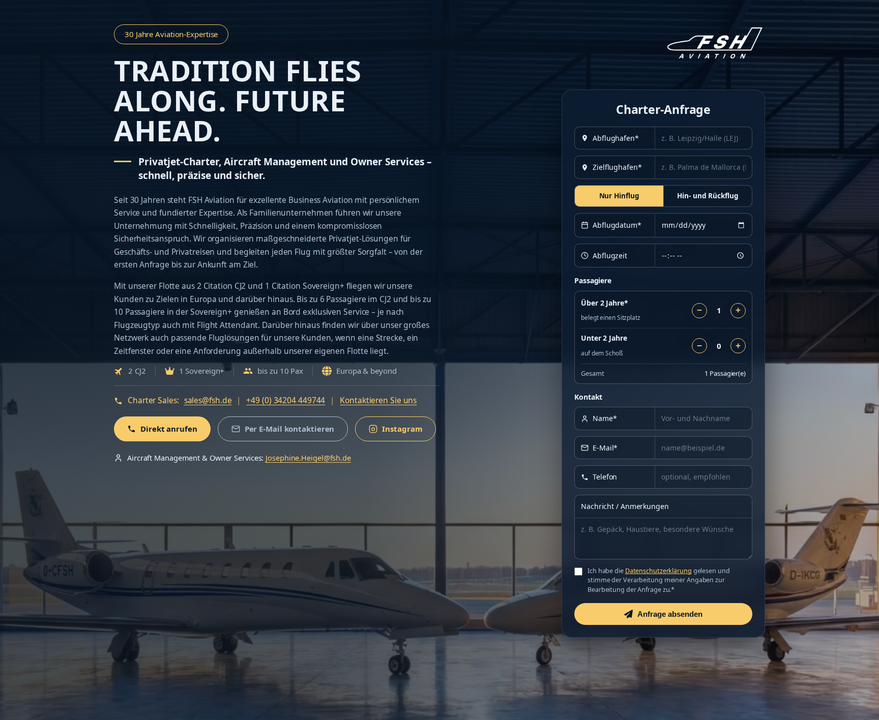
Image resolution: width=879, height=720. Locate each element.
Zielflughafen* (617, 167)
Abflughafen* (616, 138)
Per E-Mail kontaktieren (290, 429)
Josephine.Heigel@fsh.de (308, 458)
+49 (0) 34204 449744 (285, 400)
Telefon (605, 477)
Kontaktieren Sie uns (378, 400)
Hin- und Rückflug (707, 195)
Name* (605, 418)
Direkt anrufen (168, 429)
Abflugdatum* (617, 225)
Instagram (402, 429)
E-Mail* (605, 448)
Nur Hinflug (619, 195)
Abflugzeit (610, 255)
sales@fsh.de (208, 400)
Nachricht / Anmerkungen (625, 506)
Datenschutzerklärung (658, 570)
